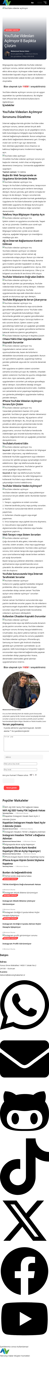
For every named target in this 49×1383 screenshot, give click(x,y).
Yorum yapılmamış (17, 54)
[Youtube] (24, 1340)
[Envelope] (24, 1083)
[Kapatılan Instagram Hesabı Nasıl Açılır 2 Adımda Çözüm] (24, 817)
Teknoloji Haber (8, 813)
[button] (28, 3)
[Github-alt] (24, 1136)
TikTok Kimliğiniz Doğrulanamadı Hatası (22, 884)
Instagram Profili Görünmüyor (17, 943)
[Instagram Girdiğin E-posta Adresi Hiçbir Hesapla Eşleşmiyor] (24, 913)
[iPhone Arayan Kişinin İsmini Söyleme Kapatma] (23, 856)
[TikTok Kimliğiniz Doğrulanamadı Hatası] (17, 876)
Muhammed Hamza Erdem (20, 51)
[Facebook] (42, 691)
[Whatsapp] (24, 1032)
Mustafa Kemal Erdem (10, 829)
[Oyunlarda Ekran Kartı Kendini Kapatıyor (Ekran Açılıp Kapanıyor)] (19, 844)
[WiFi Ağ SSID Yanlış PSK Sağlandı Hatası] (21, 807)
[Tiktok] (24, 1194)
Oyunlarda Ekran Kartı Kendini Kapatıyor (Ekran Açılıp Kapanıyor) (21, 849)
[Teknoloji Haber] (7, 2)
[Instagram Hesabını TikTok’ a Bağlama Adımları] (24, 831)
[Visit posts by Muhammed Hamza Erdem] (7, 53)
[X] (45, 691)
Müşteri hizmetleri (22, 1355)
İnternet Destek (12, 30)
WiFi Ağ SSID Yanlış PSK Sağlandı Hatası (24, 810)
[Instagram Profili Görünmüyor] (20, 935)
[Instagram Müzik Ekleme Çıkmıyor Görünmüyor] (20, 892)
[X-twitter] (24, 1244)
